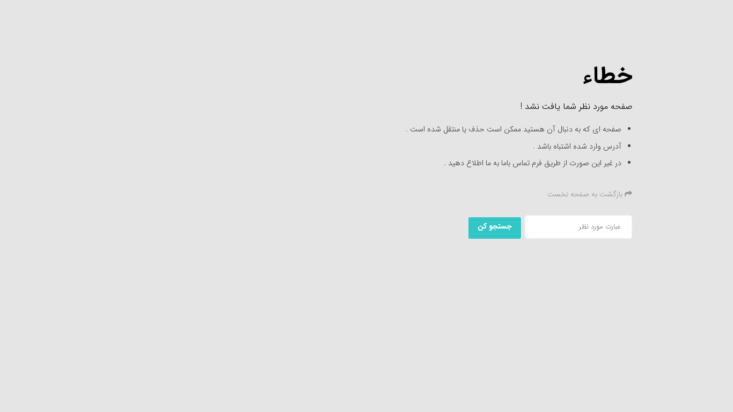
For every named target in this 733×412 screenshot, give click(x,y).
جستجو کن (495, 226)
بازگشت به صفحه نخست (586, 194)
